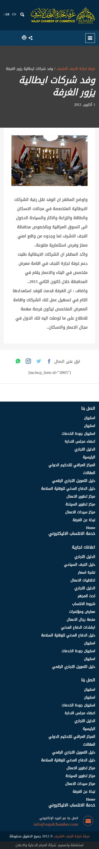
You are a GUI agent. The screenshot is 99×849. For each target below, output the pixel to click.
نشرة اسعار (86, 572)
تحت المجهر (86, 596)
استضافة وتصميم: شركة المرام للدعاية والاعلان (49, 845)
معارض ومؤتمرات (82, 611)
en (14, 14)
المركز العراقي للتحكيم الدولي (71, 465)
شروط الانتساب (83, 603)
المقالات (89, 472)
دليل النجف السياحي (79, 564)
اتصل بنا (88, 408)
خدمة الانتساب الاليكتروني (71, 533)
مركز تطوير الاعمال (81, 496)
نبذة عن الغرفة (84, 520)
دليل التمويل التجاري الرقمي (73, 480)
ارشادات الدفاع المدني (78, 627)
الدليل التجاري (84, 449)
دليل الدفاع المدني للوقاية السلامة (68, 488)
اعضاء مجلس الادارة (80, 441)
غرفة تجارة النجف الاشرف (75, 68)
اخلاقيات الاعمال (83, 580)
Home (90, 527)
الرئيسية (89, 457)
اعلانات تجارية (83, 547)
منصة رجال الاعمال (81, 619)
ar (7, 14)
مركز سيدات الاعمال (80, 512)
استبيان (89, 417)
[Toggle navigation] (90, 38)
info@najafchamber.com (56, 824)
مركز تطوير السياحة (80, 504)
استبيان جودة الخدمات (78, 433)
